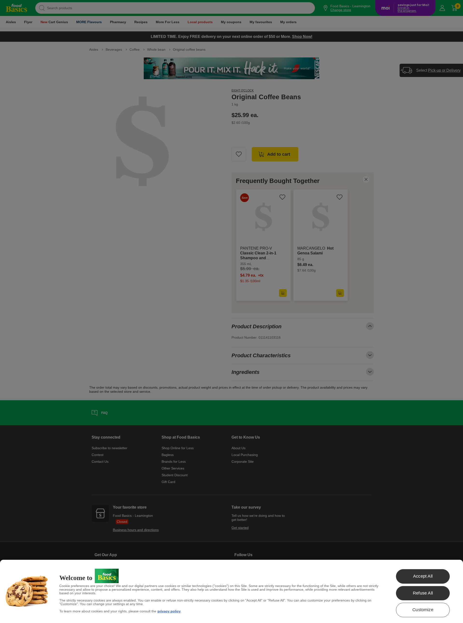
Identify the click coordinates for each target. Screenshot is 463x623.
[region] (231, 591)
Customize (422, 609)
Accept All (423, 576)
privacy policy (169, 611)
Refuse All (423, 593)
